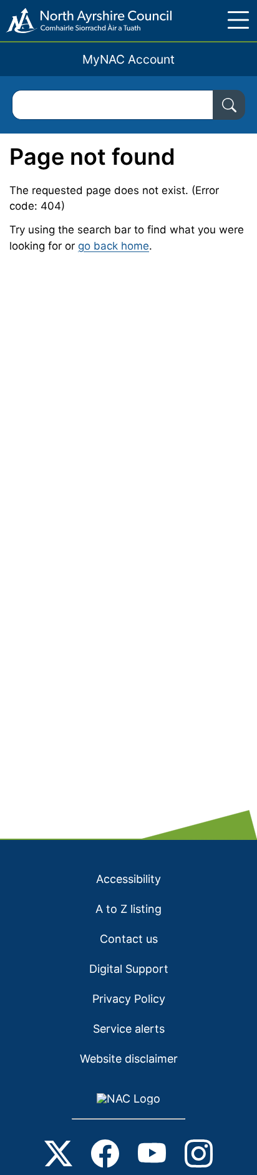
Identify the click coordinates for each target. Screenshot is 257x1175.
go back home (113, 246)
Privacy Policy (128, 998)
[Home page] (86, 20)
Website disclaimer (129, 1058)
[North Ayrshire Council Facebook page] (105, 1156)
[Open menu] (238, 20)
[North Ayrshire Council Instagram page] (199, 1156)
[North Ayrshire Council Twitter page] (58, 1156)
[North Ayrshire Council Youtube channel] (152, 1156)
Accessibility (128, 878)
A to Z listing (128, 908)
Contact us (129, 938)
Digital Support (128, 968)
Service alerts (129, 1028)
